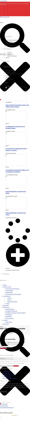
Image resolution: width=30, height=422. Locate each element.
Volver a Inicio (3, 348)
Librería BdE (6, 305)
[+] (22, 363)
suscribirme (16, 365)
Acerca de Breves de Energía (12, 288)
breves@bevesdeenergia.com (7, 407)
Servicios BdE (6, 373)
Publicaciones (6, 307)
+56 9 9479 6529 (4, 404)
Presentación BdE (7, 376)
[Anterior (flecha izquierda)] (0, 421)
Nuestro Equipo (9, 290)
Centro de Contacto (7, 371)
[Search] (0, 99)
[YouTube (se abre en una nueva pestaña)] (3, 13)
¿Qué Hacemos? (6, 296)
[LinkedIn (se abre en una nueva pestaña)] (3, 11)
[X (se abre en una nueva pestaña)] (3, 7)
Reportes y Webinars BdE (9, 374)
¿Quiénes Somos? (7, 286)
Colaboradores (9, 292)
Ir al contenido (3, 1)
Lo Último (5, 320)
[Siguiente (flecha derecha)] (1, 421)
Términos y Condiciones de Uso (10, 378)
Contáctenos (6, 324)
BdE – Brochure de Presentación (13, 294)
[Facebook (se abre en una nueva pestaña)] (3, 9)
